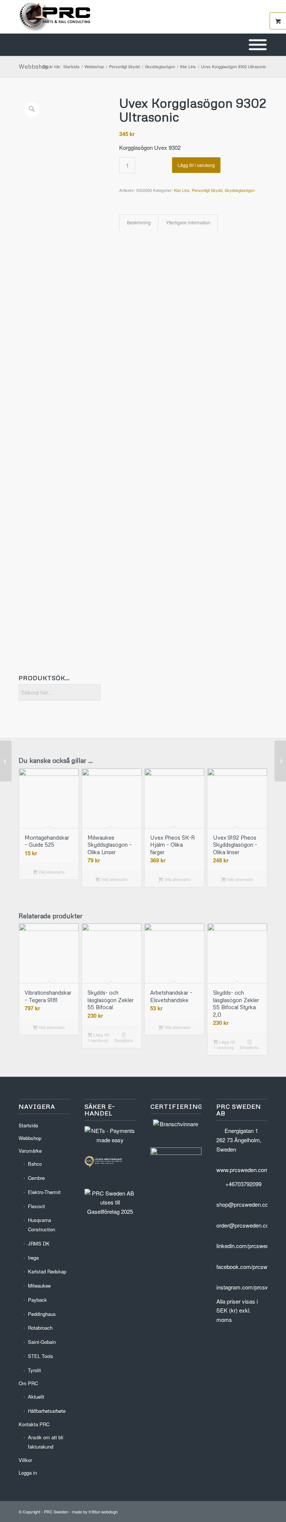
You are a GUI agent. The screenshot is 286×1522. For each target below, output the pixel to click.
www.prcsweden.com (242, 1170)
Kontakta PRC (34, 1424)
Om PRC (28, 1383)
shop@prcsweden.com (244, 1204)
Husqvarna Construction (41, 1224)
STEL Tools (40, 1356)
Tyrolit (34, 1370)
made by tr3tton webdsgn (95, 1512)
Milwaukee (39, 1285)
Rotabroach (40, 1327)
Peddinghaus (42, 1313)
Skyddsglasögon (240, 190)
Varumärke (30, 1150)
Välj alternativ (51, 872)
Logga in (28, 1472)
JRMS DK (39, 1243)
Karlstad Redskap (47, 1271)
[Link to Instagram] (261, 1510)
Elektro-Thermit (44, 1192)
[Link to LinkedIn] (239, 1510)
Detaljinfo (123, 1040)
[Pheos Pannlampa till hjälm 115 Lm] (280, 761)
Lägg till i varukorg (196, 165)
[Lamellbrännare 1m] (6, 761)
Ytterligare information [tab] (188, 222)
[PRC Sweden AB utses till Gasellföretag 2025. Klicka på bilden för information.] (110, 1211)
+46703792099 (243, 1184)
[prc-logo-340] (55, 17)
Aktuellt (36, 1396)
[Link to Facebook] (250, 1510)
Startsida (28, 1125)
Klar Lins (182, 190)
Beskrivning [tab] (139, 222)
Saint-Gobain (42, 1341)
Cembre (36, 1177)
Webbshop (34, 66)
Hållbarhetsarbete (47, 1410)
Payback (37, 1299)
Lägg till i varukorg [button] (98, 1037)
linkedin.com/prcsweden (245, 1246)
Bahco (35, 1163)
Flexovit (36, 1206)
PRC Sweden (56, 1512)
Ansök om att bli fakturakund (45, 1442)
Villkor (25, 1459)
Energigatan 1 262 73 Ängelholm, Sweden (238, 1140)
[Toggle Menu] (258, 45)
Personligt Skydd (207, 190)
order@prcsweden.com (245, 1225)
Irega (33, 1257)
